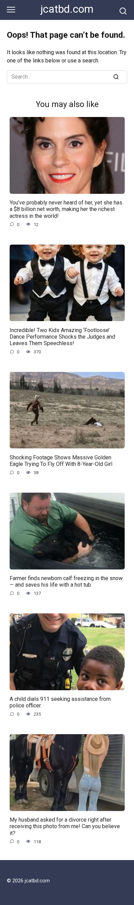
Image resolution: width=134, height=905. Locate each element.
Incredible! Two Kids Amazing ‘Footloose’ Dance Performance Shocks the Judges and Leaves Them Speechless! (62, 336)
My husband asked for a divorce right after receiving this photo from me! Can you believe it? (65, 826)
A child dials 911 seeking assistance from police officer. (60, 702)
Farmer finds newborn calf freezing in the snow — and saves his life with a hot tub (66, 581)
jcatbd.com (67, 9)
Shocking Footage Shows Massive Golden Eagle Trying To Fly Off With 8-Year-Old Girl (61, 460)
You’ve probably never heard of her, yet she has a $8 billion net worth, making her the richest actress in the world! (66, 209)
